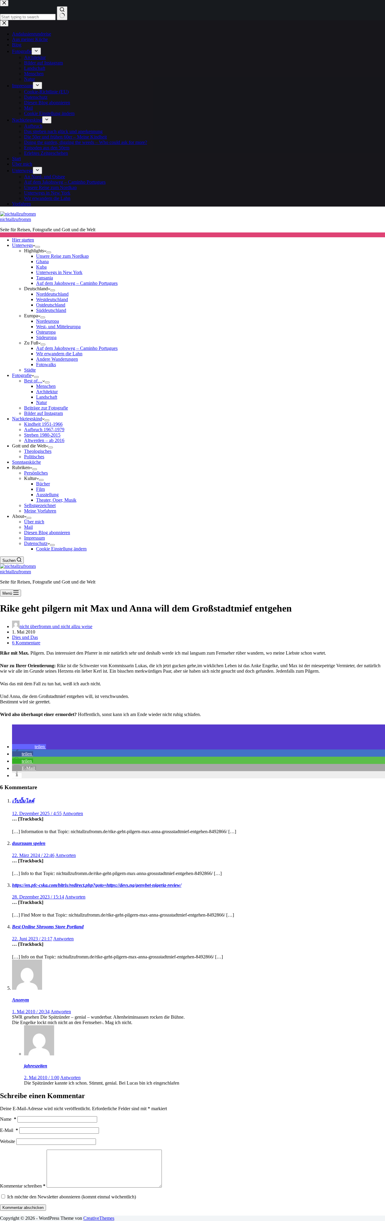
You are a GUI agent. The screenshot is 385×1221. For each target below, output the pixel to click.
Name (8, 1119)
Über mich (34, 521)
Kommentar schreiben (22, 1185)
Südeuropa (46, 337)
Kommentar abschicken (23, 1207)
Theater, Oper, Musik (56, 500)
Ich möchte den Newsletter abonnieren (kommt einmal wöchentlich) (71, 1196)
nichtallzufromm (15, 219)
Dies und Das (25, 637)
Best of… (33, 380)
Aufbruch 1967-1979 (44, 429)
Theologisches (37, 451)
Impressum (34, 537)
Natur (41, 402)
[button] (29, 746)
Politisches (34, 456)
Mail (28, 527)
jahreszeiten (35, 1065)
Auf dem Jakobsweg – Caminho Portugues (77, 283)
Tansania (44, 277)
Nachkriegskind (27, 418)
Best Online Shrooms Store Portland (48, 926)
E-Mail (9, 1130)
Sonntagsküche (26, 462)
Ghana (42, 261)
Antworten (73, 813)
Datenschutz (36, 543)
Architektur (47, 391)
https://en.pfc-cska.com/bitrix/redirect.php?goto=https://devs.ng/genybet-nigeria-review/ (96, 885)
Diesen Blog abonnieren (47, 532)
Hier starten (23, 239)
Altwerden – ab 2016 (44, 440)
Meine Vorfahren (40, 510)
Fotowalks (46, 364)
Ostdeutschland (50, 304)
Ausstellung (47, 494)
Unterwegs (22, 245)
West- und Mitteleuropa (58, 326)
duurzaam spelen (28, 843)
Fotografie (22, 375)
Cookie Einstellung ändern (61, 548)
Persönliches (36, 472)
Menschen (46, 386)
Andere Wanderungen (57, 359)
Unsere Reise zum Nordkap (62, 256)
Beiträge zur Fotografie (46, 407)
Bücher (43, 483)
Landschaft (46, 397)
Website (7, 1141)
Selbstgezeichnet (40, 505)
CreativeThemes (98, 1218)
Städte (30, 369)
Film (40, 489)
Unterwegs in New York (59, 272)
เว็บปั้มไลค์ (23, 800)
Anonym (20, 999)
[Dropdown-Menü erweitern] (37, 247)
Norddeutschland (52, 294)
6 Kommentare (26, 642)
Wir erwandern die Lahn (59, 353)
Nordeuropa (47, 321)
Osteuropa (46, 332)
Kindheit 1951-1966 (43, 424)
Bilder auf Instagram (43, 413)
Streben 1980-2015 (42, 435)
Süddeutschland (51, 310)
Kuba (41, 266)
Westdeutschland (52, 299)
